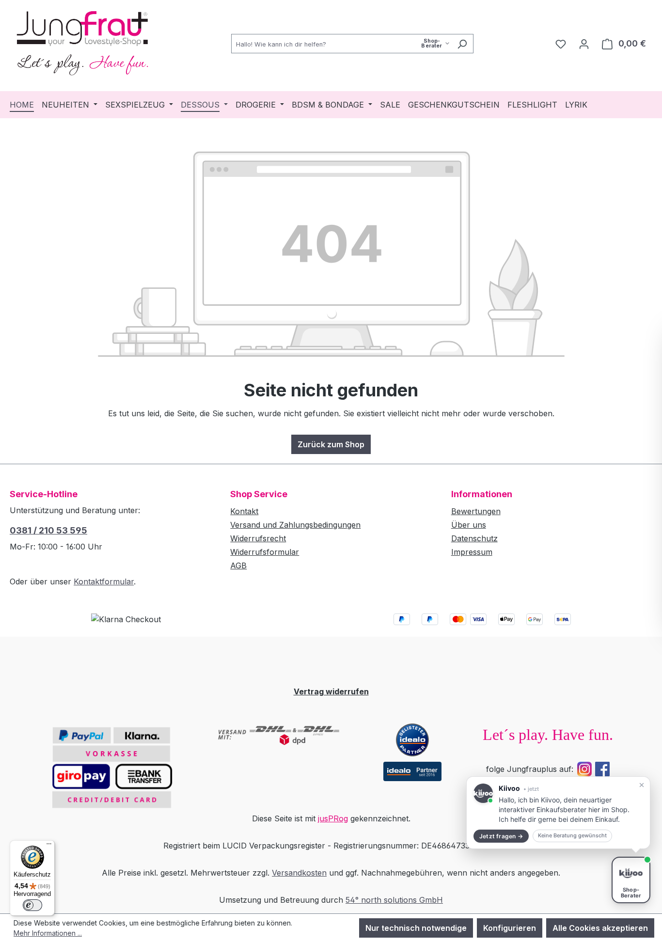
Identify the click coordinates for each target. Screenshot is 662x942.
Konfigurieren (509, 928)
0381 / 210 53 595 (48, 530)
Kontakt (244, 511)
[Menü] (49, 846)
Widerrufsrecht (258, 538)
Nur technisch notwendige (416, 928)
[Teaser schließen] (641, 785)
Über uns (468, 525)
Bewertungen (476, 511)
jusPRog (333, 818)
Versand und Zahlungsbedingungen (295, 525)
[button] (558, 812)
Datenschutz (474, 538)
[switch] (32, 905)
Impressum (471, 552)
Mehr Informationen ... (48, 933)
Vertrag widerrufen (331, 691)
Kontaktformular (104, 581)
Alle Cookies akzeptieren (600, 928)
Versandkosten (299, 873)
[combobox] (341, 43)
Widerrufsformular (264, 552)
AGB (238, 565)
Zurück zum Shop (331, 444)
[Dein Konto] (584, 43)
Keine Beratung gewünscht (572, 835)
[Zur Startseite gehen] (82, 41)
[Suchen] (462, 43)
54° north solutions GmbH (394, 900)
